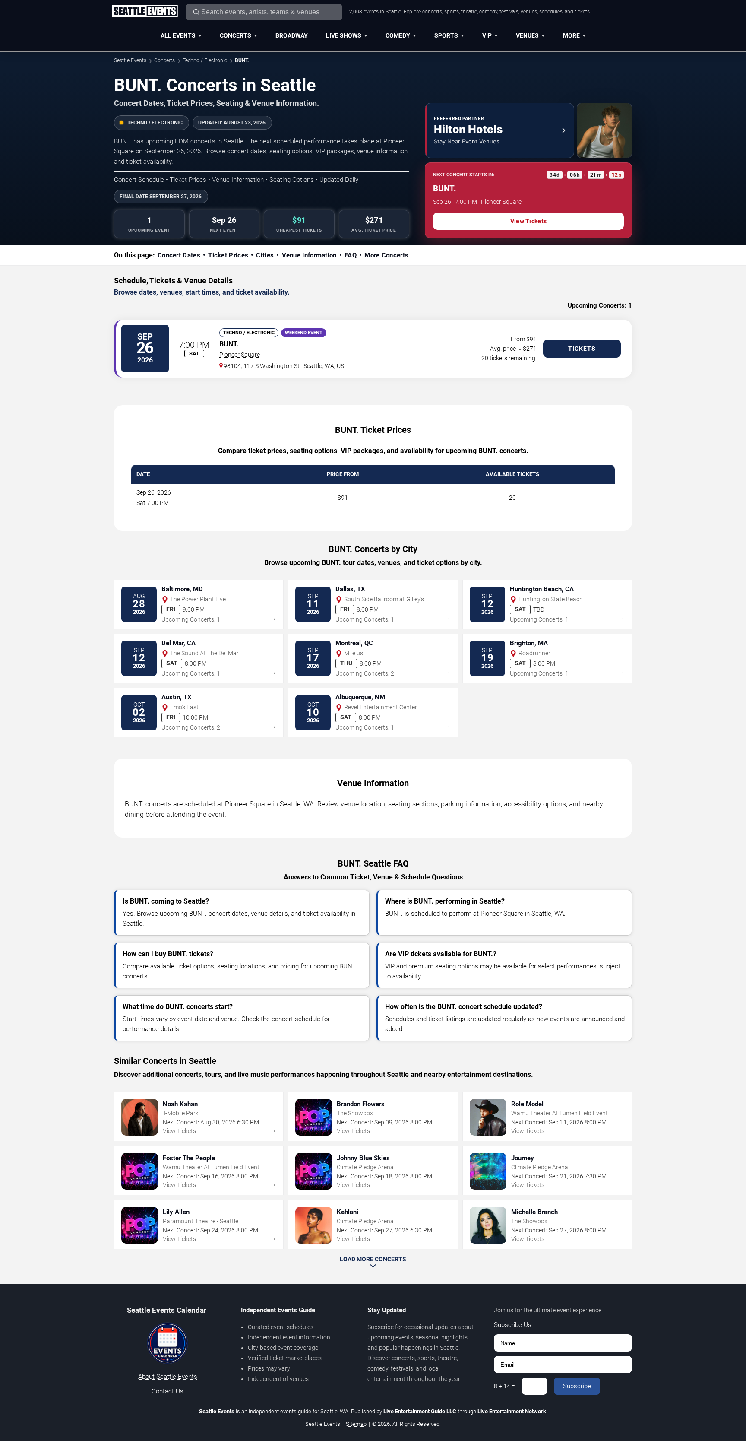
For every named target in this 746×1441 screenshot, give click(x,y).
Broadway (291, 35)
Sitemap (356, 1424)
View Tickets (528, 221)
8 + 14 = (504, 1386)
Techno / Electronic (205, 60)
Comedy (398, 35)
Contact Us (167, 1391)
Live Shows (343, 35)
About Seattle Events (167, 1377)
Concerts (235, 35)
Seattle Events (130, 60)
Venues (527, 35)
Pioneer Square (239, 354)
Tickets (582, 348)
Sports (446, 35)
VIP (487, 35)
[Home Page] (145, 12)
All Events (178, 35)
